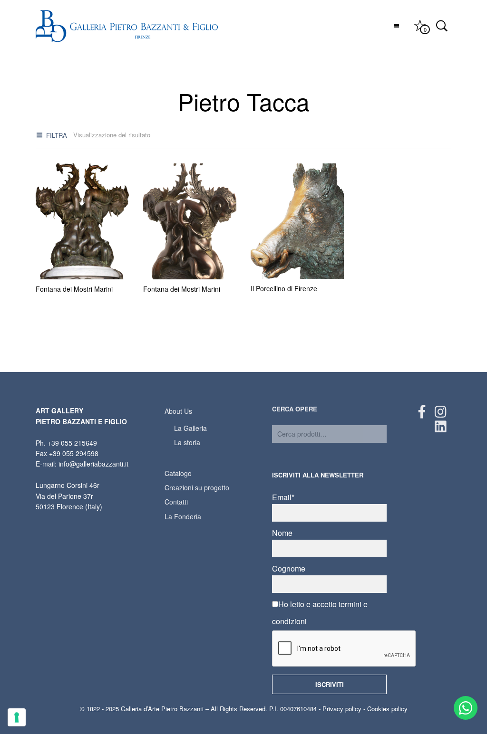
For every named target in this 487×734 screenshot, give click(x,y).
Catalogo (178, 473)
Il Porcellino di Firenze (284, 288)
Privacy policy (341, 708)
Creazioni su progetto (197, 487)
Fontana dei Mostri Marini (74, 289)
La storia (187, 442)
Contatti (176, 501)
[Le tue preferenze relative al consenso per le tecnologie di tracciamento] (17, 717)
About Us (178, 411)
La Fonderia (183, 516)
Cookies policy (387, 708)
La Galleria (190, 428)
